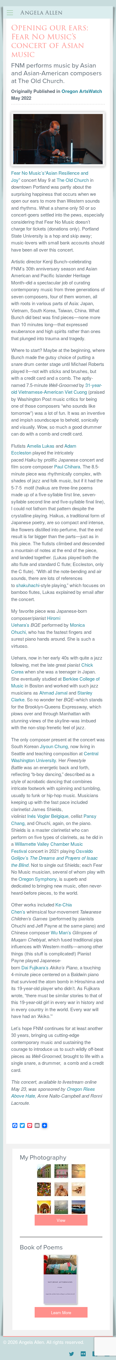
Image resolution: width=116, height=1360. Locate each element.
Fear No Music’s (28, 172)
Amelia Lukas (41, 445)
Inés (32, 816)
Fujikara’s (39, 967)
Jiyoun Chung (54, 746)
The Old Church (73, 180)
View (61, 1220)
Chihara (72, 466)
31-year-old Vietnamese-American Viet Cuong (56, 388)
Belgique (59, 816)
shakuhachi (27, 585)
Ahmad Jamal (53, 692)
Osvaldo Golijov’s (54, 858)
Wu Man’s (61, 932)
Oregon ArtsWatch (82, 91)
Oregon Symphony (38, 878)
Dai (24, 967)
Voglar (43, 816)
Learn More (61, 1312)
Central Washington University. (54, 757)
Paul (59, 466)
